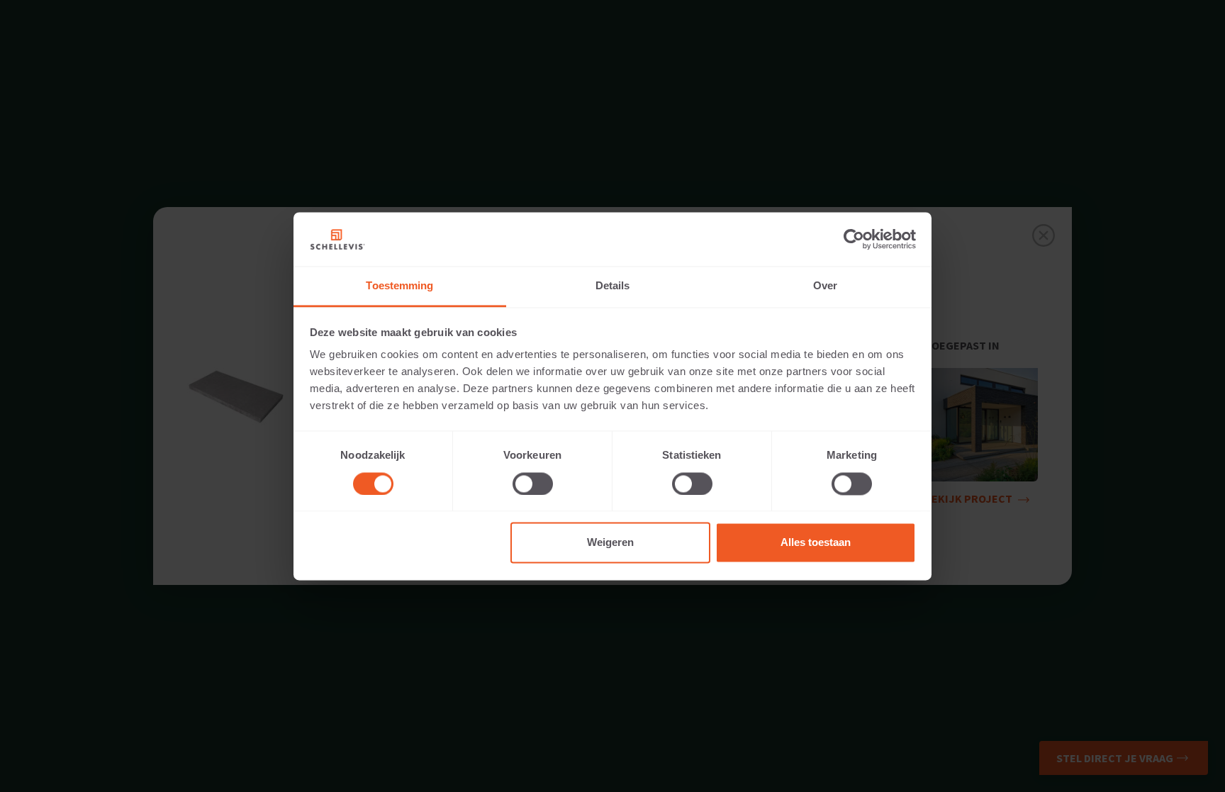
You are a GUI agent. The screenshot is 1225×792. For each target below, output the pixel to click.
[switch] (533, 483)
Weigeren (610, 543)
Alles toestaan (816, 543)
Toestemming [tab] (399, 286)
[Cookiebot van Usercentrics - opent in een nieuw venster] (854, 239)
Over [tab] (825, 286)
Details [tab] (612, 286)
